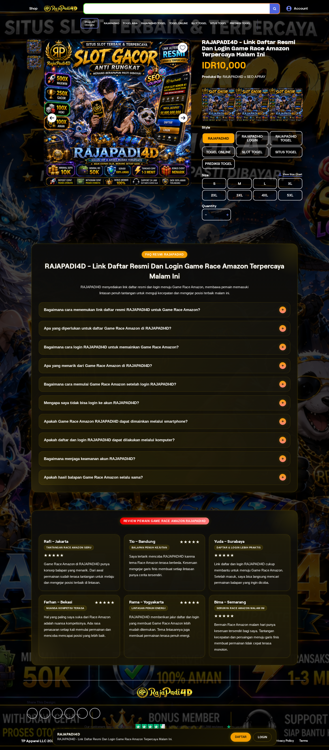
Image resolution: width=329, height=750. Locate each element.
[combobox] (177, 9)
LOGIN (262, 737)
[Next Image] (183, 118)
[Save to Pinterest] (69, 713)
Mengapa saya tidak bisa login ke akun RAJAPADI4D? (91, 403)
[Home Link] (60, 8)
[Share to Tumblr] (95, 713)
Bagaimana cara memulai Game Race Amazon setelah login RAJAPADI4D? (110, 384)
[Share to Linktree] (57, 713)
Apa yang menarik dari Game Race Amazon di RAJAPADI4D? (98, 366)
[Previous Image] (52, 118)
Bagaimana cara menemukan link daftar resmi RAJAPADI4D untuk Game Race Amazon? (122, 310)
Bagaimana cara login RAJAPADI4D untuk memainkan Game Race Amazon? (111, 347)
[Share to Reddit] (82, 713)
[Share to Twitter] (32, 713)
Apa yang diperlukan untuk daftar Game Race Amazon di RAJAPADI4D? (107, 328)
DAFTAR (240, 737)
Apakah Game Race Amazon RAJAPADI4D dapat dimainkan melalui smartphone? (116, 421)
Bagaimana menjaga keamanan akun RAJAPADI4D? (89, 459)
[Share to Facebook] (44, 713)
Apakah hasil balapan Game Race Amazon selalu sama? (93, 477)
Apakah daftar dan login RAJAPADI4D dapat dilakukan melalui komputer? (109, 440)
